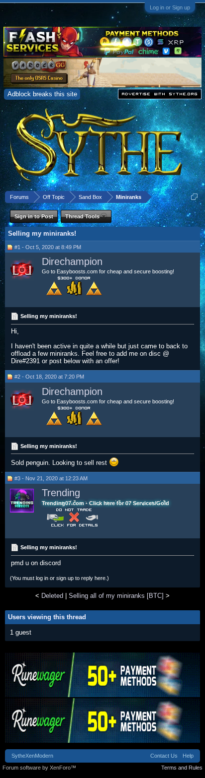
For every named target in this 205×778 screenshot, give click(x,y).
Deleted (52, 595)
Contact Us (164, 756)
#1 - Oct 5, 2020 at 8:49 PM (47, 247)
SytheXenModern (32, 756)
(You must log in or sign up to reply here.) (59, 578)
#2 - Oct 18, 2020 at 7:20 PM (49, 377)
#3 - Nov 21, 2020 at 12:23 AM (51, 478)
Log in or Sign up (170, 7)
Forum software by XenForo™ (39, 768)
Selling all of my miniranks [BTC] (116, 595)
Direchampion (72, 261)
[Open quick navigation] (194, 197)
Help (188, 756)
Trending (61, 492)
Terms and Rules (182, 768)
